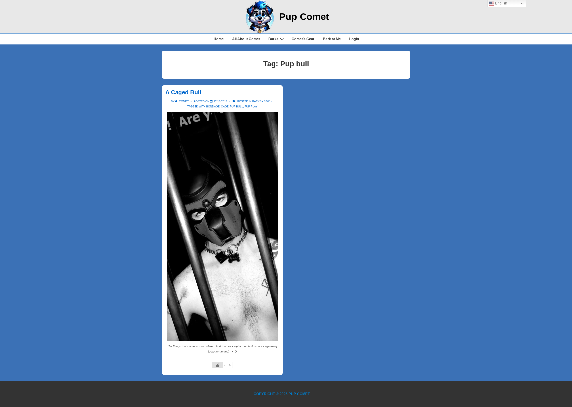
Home (219, 39)
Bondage (213, 106)
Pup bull (236, 106)
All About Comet (246, 39)
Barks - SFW (260, 101)
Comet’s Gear (303, 39)
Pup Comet (304, 16)
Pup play (250, 106)
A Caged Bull (183, 92)
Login (354, 39)
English (500, 3)
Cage (225, 106)
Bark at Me (332, 39)
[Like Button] (217, 365)
